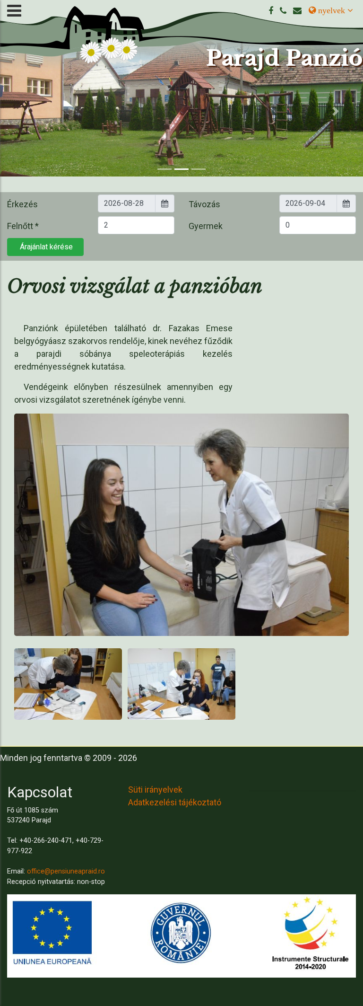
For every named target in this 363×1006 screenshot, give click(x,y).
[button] (27, 111)
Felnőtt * (23, 226)
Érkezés (22, 204)
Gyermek (206, 226)
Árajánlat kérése (45, 246)
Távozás (204, 204)
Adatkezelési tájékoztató (174, 802)
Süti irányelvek (155, 789)
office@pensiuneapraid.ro (66, 871)
